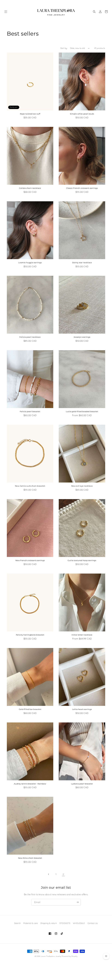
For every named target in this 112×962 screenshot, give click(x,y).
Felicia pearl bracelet (30, 411)
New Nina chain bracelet (30, 858)
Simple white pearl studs (82, 114)
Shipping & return (48, 923)
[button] (6, 12)
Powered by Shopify (69, 956)
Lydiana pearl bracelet (82, 784)
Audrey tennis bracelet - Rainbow (30, 784)
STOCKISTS (65, 923)
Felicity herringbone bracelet (30, 635)
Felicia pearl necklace (30, 337)
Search (17, 923)
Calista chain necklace (30, 188)
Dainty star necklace (82, 262)
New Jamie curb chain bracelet (30, 486)
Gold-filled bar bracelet (30, 709)
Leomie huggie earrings (30, 262)
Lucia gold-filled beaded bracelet (82, 411)
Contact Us (93, 923)
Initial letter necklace (82, 635)
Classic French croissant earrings (82, 188)
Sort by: (64, 48)
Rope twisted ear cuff (30, 114)
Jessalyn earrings (82, 337)
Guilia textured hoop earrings (82, 560)
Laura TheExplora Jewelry (51, 956)
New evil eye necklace (82, 486)
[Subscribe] (77, 902)
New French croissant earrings (30, 560)
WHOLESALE (79, 923)
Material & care (30, 923)
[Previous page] (49, 874)
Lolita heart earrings (82, 709)
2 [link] (63, 874)
